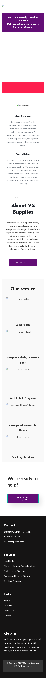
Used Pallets (9, 561)
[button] (23, 85)
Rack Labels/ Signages (14, 571)
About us (8, 605)
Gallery (7, 615)
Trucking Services (12, 581)
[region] (23, 62)
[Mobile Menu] (43, 6)
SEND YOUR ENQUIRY (22, 498)
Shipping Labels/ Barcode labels (19, 566)
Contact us (9, 610)
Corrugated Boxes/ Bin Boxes (18, 576)
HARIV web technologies (23, 666)
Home (7, 600)
